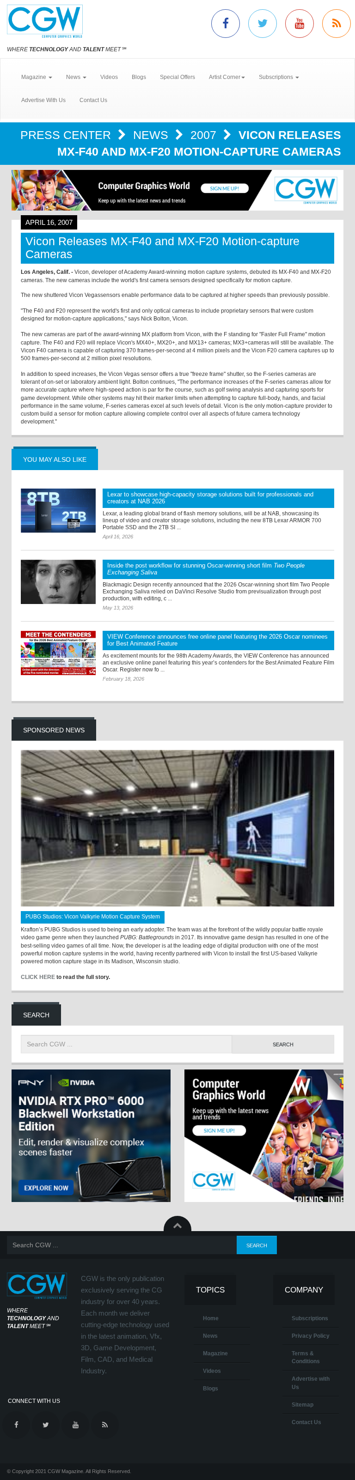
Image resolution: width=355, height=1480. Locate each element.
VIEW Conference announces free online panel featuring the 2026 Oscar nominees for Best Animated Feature (217, 640)
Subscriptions (310, 1318)
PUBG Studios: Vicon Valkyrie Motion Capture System (92, 916)
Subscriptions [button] (276, 77)
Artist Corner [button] (224, 77)
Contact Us (93, 100)
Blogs (139, 77)
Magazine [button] (34, 77)
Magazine (215, 1353)
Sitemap (302, 1404)
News (152, 134)
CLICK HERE (38, 977)
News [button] (74, 77)
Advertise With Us (43, 100)
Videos (109, 77)
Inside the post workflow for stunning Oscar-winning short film (206, 569)
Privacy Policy (311, 1336)
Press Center (67, 134)
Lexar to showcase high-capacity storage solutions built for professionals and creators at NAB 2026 (210, 498)
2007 (205, 134)
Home (211, 1318)
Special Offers (177, 77)
